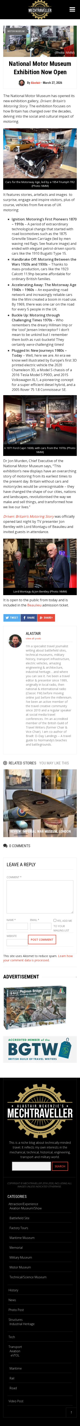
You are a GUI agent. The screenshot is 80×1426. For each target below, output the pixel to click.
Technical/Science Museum (28, 1277)
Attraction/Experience (23, 1204)
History (13, 1290)
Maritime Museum (22, 1238)
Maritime (16, 1368)
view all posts (33, 638)
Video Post (16, 1401)
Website (12, 936)
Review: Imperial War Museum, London (40, 831)
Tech (12, 1337)
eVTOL (15, 1355)
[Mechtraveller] (40, 9)
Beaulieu (34, 605)
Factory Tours (19, 1228)
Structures (16, 1320)
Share (31, 617)
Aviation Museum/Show (26, 1208)
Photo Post (16, 1310)
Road (13, 1388)
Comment (14, 877)
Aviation (15, 1351)
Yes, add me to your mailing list (63, 925)
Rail (12, 1378)
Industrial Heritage (22, 1324)
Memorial (16, 1248)
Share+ (48, 617)
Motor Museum (16, 31)
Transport (15, 1347)
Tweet (14, 617)
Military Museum (21, 1257)
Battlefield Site (19, 1218)
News (12, 1300)
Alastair (36, 82)
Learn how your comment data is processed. (38, 958)
